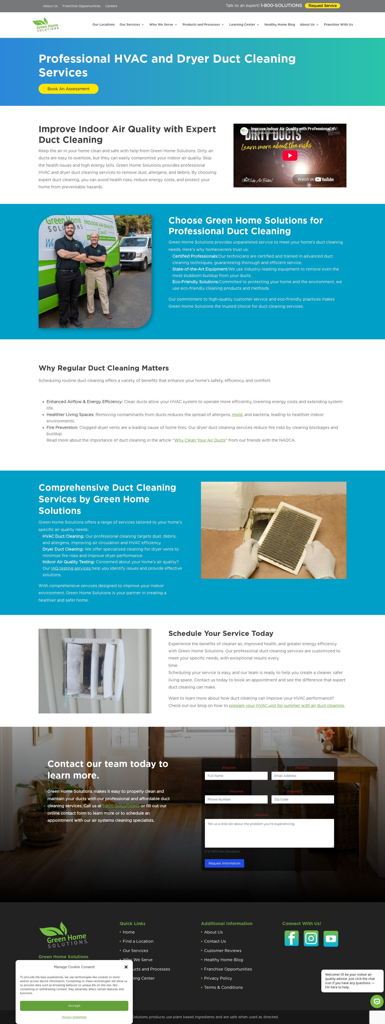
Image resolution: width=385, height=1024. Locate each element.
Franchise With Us (338, 24)
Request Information (224, 863)
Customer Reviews (223, 950)
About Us (50, 6)
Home (129, 932)
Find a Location (138, 941)
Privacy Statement (74, 1017)
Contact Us (215, 941)
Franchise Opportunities (81, 6)
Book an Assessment (68, 88)
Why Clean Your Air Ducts (199, 440)
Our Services (130, 24)
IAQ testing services (71, 568)
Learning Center (242, 24)
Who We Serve (161, 24)
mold (237, 414)
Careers (111, 6)
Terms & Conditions (223, 987)
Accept (74, 1006)
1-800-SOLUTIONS (281, 5)
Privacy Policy (218, 978)
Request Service (323, 6)
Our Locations (103, 24)
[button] (126, 967)
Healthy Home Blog (279, 24)
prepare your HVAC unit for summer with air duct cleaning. (287, 705)
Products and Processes (201, 24)
